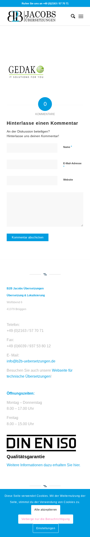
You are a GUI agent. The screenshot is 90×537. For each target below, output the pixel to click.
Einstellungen (45, 528)
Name (67, 147)
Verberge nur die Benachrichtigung (45, 519)
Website (68, 179)
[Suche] (70, 16)
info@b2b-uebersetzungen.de (31, 361)
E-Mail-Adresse (72, 165)
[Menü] (80, 16)
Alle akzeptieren (45, 509)
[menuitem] (70, 16)
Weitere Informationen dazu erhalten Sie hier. (43, 465)
